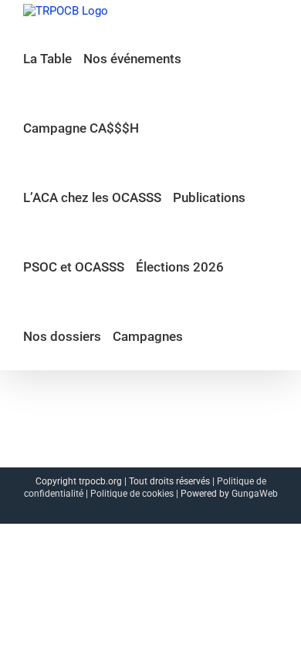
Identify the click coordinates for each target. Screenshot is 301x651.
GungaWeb (255, 493)
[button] (199, 335)
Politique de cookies (132, 493)
